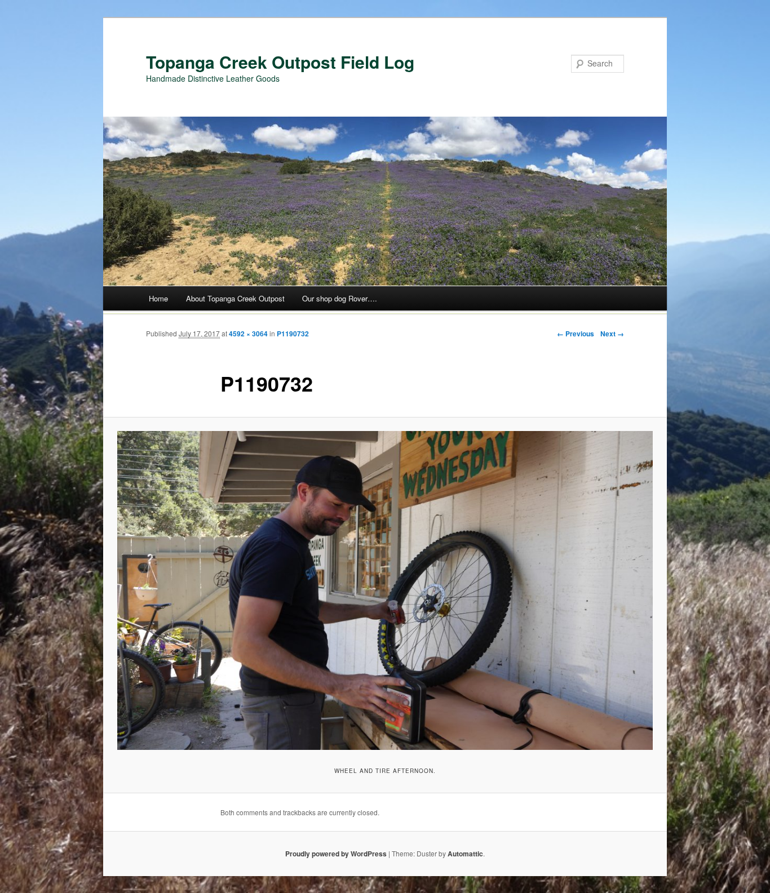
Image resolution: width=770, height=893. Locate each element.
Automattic (465, 853)
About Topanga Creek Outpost (235, 298)
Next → (612, 333)
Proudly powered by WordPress (336, 853)
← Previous (575, 333)
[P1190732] (385, 590)
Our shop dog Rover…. (339, 298)
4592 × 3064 (248, 333)
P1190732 (293, 333)
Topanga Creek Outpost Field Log (280, 62)
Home (158, 298)
